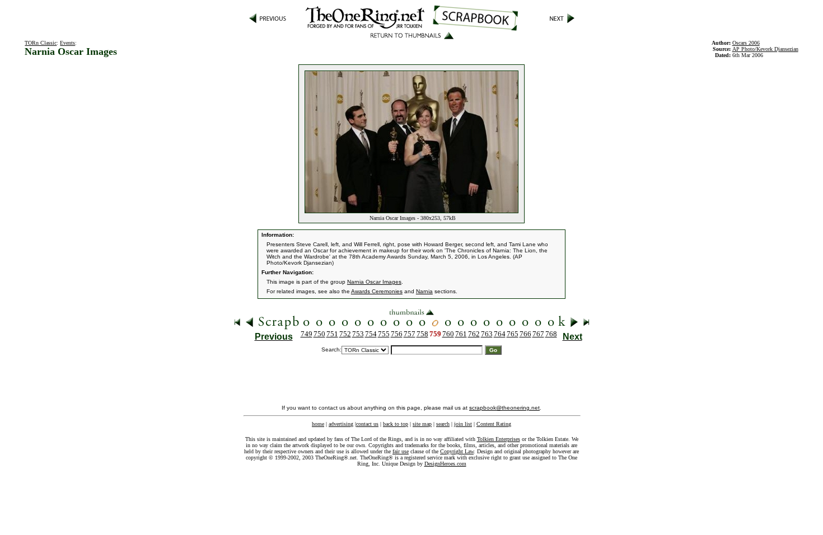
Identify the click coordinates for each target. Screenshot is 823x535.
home (318, 424)
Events (67, 43)
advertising (341, 424)
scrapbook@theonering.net (504, 408)
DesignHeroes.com (445, 464)
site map (422, 424)
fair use (400, 451)
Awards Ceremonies (377, 291)
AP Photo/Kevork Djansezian (765, 49)
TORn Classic (41, 43)
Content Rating (493, 424)
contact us (367, 424)
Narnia (424, 291)
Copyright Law (457, 451)
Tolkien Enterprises (498, 439)
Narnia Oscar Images (374, 282)
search (443, 424)
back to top (395, 424)
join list (463, 424)
